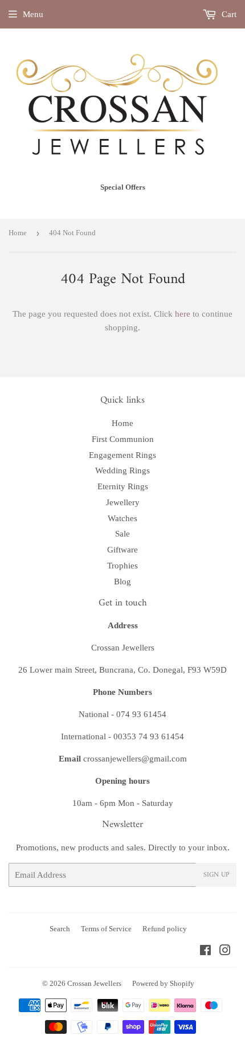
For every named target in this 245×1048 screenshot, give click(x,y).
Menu (33, 14)
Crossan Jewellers (94, 983)
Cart (227, 14)
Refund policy (164, 928)
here (182, 313)
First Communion (123, 439)
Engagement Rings (122, 455)
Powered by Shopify (163, 983)
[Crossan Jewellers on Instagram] (225, 951)
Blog (122, 581)
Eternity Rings (122, 486)
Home (18, 232)
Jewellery (123, 502)
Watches (122, 518)
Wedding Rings (122, 470)
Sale (122, 533)
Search (60, 928)
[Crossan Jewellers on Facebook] (205, 951)
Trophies (122, 565)
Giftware (122, 549)
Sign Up (216, 875)
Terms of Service (106, 928)
